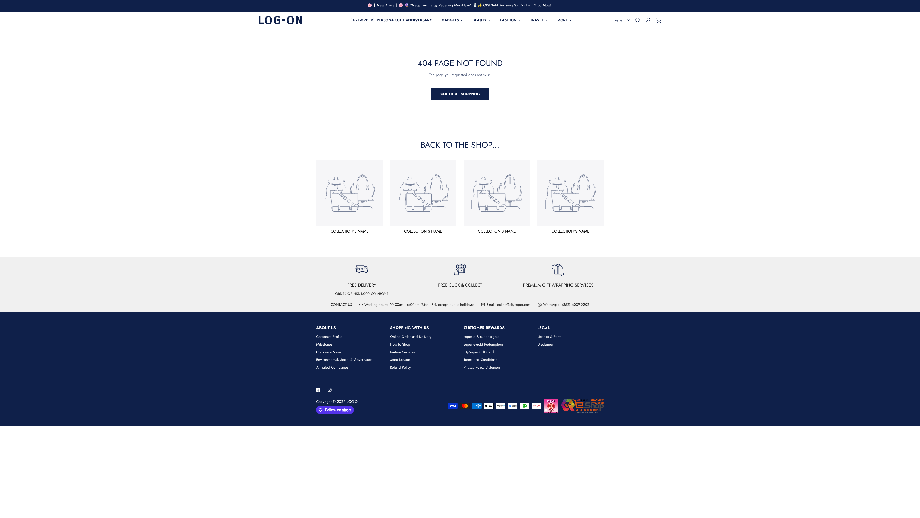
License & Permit (550, 336)
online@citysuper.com (514, 304)
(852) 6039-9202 (575, 304)
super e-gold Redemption (483, 344)
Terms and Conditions (480, 359)
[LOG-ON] (280, 20)
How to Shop (400, 344)
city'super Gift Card (479, 352)
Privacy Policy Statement (482, 367)
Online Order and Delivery (410, 336)
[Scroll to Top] (911, 492)
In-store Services (402, 352)
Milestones (324, 344)
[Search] (637, 20)
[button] (659, 20)
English (618, 20)
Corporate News (328, 352)
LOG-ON (354, 401)
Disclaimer (545, 344)
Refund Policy (400, 367)
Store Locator (400, 359)
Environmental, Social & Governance (344, 359)
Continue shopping (460, 94)
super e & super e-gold (482, 336)
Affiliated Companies (332, 367)
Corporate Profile (329, 336)
